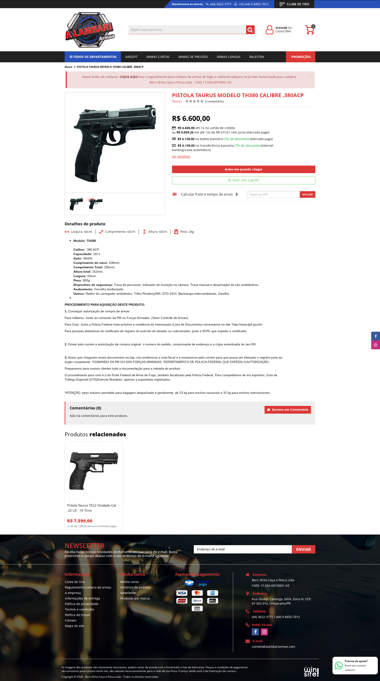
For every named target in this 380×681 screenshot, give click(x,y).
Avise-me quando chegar (243, 169)
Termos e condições (79, 609)
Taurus (177, 101)
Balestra (256, 57)
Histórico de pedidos (135, 587)
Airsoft (131, 57)
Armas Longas (229, 57)
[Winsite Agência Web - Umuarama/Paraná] (311, 671)
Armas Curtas (158, 57)
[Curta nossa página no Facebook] (255, 631)
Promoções (301, 57)
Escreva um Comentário (289, 409)
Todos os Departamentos (95, 57)
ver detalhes (181, 156)
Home (68, 67)
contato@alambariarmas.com (273, 646)
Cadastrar (283, 31)
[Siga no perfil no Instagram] (264, 631)
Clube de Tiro (298, 4)
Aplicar (307, 194)
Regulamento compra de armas (88, 587)
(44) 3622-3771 (220, 4)
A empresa (73, 593)
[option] (76, 204)
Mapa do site (74, 626)
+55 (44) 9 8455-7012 (253, 4)
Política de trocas (77, 615)
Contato (70, 620)
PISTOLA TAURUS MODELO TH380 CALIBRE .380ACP (110, 67)
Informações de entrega (82, 598)
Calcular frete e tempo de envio (207, 194)
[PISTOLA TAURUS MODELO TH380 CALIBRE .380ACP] (76, 204)
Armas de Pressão (193, 57)
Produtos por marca (135, 598)
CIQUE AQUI (129, 77)
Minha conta (129, 582)
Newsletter (128, 593)
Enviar (303, 549)
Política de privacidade (81, 604)
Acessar (281, 28)
